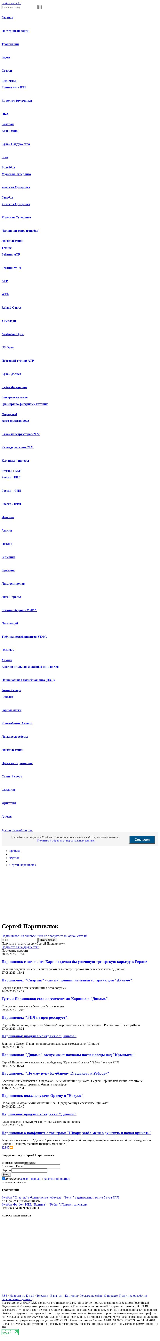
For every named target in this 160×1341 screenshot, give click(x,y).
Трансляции (10, 44)
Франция (8, 570)
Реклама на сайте (91, 1295)
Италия (7, 543)
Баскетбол (9, 80)
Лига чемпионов (13, 583)
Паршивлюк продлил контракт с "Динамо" (39, 1036)
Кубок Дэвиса (11, 374)
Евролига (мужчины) (17, 100)
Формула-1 (9, 414)
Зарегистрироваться (57, 1178)
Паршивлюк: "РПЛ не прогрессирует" (34, 1017)
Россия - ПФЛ (11, 504)
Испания (8, 517)
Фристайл (9, 803)
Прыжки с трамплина (17, 763)
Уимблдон (9, 320)
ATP (5, 281)
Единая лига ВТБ (14, 87)
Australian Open (13, 334)
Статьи (7, 70)
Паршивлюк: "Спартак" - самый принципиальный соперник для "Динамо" (67, 980)
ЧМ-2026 (8, 650)
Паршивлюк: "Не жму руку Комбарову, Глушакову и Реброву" (55, 1073)
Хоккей (7, 660)
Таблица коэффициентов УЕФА (24, 636)
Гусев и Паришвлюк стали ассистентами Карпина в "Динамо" (55, 999)
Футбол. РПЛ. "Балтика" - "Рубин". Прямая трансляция (50, 1204)
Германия (8, 557)
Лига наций (10, 623)
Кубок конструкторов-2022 (21, 434)
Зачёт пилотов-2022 (15, 420)
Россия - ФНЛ (11, 490)
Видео (6, 57)
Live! (18, 470)
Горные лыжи (11, 710)
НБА (5, 114)
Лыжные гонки (12, 240)
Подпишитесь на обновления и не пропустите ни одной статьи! (44, 936)
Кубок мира (10, 130)
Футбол (7, 470)
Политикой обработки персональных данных (66, 840)
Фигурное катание (15, 397)
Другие (7, 816)
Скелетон (8, 789)
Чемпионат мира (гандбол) (20, 230)
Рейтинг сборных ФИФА (19, 610)
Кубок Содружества (16, 144)
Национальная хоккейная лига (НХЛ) (28, 680)
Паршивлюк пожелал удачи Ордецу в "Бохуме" (43, 1095)
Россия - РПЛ (11, 477)
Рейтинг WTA (11, 267)
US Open (8, 347)
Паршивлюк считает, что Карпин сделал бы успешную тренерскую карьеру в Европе (74, 962)
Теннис (7, 247)
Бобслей (7, 696)
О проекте (111, 1295)
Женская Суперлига (16, 187)
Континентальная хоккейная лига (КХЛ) (30, 666)
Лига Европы (11, 596)
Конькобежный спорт (17, 723)
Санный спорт (12, 776)
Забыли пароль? (31, 1178)
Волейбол (8, 167)
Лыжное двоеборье (15, 736)
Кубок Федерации (14, 387)
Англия (7, 530)
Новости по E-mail (22, 1295)
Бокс (5, 157)
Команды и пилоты (15, 460)
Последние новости (15, 30)
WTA (5, 294)
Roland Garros (11, 307)
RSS (4, 1295)
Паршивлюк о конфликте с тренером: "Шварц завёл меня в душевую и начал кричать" (76, 1133)
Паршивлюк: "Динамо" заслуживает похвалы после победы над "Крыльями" (69, 1055)
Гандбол (7, 197)
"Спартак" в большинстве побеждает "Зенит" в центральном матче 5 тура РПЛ (66, 1197)
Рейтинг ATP (11, 254)
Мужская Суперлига (16, 174)
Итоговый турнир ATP (18, 360)
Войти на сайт (11, 3)
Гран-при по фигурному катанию (25, 404)
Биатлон (8, 124)
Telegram (42, 1295)
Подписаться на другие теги (20, 947)
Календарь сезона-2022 (18, 447)
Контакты (71, 1295)
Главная (7, 17)
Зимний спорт (11, 690)
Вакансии (56, 1295)
